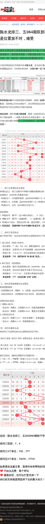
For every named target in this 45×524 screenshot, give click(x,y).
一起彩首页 (14, 24)
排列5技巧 (31, 24)
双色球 (4, 18)
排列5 (23, 24)
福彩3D (23, 18)
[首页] (7, 9)
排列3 (41, 18)
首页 (31, 9)
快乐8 (32, 18)
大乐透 (13, 18)
